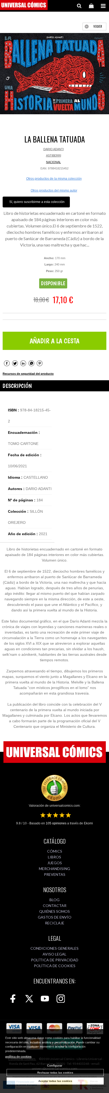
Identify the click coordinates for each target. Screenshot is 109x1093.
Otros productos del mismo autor (54, 190)
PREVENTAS (54, 874)
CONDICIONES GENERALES (54, 948)
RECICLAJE (54, 923)
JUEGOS (54, 863)
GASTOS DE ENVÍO (54, 917)
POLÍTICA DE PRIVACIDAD (54, 960)
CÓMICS (54, 851)
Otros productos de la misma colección (54, 178)
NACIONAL (53, 162)
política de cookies (18, 1056)
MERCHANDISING (54, 868)
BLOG (54, 899)
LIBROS (54, 857)
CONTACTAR (54, 905)
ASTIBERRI (53, 155)
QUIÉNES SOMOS (54, 911)
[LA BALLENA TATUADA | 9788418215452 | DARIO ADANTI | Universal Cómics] (54, 73)
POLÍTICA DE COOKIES (54, 965)
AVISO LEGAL (54, 954)
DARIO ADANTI (53, 149)
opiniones (56, 823)
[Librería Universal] (24, 6)
